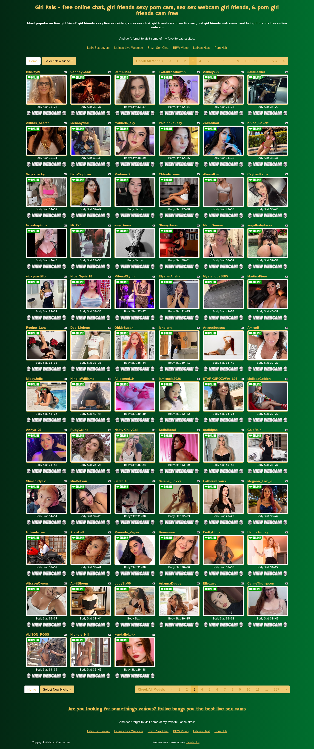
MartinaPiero (257, 276)
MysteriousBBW (215, 276)
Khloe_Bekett (257, 123)
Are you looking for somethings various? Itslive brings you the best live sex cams (157, 709)
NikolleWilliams (82, 378)
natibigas (210, 430)
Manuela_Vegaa (126, 532)
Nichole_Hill (79, 634)
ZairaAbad (211, 123)
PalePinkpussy (170, 123)
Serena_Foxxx (170, 481)
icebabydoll (79, 123)
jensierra (165, 327)
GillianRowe (35, 532)
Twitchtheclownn (172, 72)
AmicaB (253, 327)
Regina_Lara (36, 327)
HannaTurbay (257, 532)
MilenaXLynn (124, 276)
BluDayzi (33, 72)
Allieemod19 (124, 378)
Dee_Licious (80, 327)
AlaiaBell (77, 532)
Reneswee (167, 532)
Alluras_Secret (37, 123)
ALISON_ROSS (37, 634)
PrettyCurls (211, 532)
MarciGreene (213, 225)
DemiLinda (122, 72)
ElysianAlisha (169, 276)
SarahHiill (121, 481)
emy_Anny (122, 225)
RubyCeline (79, 430)
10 (246, 61)
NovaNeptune (36, 225)
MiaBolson (78, 481)
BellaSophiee (80, 174)
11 (256, 61)
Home (33, 61)
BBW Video (180, 47)
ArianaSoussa (214, 327)
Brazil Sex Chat (158, 47)
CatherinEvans (214, 481)
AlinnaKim (211, 174)
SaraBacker (256, 72)
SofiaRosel (167, 430)
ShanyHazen (168, 225)
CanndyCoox (80, 72)
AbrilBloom (79, 583)
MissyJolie (34, 378)
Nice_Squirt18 (81, 276)
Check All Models (149, 61)
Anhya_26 (34, 430)
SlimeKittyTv (36, 481)
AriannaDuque (170, 583)
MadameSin (123, 174)
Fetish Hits (193, 742)
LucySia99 (122, 583)
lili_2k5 (75, 225)
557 (274, 61)
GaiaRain (254, 430)
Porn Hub (220, 47)
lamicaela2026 (170, 378)
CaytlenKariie (257, 174)
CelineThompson (260, 583)
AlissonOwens (37, 583)
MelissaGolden (259, 378)
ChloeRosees (169, 174)
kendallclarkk (124, 634)
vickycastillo (36, 276)
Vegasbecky (35, 174)
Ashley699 (211, 72)
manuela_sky (124, 123)
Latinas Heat (201, 47)
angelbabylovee (259, 225)
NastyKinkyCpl (126, 430)
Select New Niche (58, 61)
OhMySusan (124, 327)
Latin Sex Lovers (98, 47)
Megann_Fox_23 (260, 481)
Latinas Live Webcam (128, 47)
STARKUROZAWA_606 (220, 378)
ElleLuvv (210, 583)
